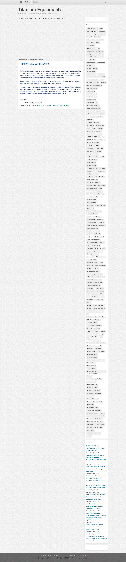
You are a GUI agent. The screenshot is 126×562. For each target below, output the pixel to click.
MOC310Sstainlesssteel (92, 242)
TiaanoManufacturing (98, 334)
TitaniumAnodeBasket (91, 351)
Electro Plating (90, 119)
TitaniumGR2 (90, 393)
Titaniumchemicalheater (92, 357)
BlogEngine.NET (62, 558)
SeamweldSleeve (100, 291)
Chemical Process (99, 57)
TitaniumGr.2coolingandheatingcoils (95, 379)
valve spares (93, 427)
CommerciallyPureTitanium (93, 82)
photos (92, 254)
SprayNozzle (89, 308)
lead (28, 105)
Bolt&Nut (92, 42)
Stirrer (88, 311)
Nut (87, 251)
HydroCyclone (90, 191)
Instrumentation (91, 219)
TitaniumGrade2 (90, 396)
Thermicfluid (97, 328)
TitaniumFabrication (91, 365)
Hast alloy (99, 151)
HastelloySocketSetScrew (92, 174)
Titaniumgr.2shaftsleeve (92, 387)
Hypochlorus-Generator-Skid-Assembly (95, 194)
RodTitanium (89, 282)
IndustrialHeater (90, 208)
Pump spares (102, 265)
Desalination (100, 116)
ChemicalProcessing (91, 71)
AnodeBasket (102, 31)
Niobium (99, 245)
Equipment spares (91, 131)
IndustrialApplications (91, 199)
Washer (92, 430)
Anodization (89, 34)
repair (101, 274)
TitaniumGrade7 (99, 401)
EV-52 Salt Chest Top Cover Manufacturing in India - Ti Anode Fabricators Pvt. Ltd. (95, 448)
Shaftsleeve (101, 294)
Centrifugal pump (100, 51)
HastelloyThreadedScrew (92, 179)
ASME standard (101, 34)
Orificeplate (99, 251)
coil (87, 79)
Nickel (88, 245)
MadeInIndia (101, 222)
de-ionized (94, 116)
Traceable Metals (90, 424)
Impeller (88, 196)
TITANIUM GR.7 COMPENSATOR (34, 64)
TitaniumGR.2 (90, 376)
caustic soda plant (91, 45)
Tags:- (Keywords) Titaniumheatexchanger (96, 316)
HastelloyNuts (103, 168)
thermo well (89, 331)
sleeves (88, 302)
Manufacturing (102, 225)
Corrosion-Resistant (40, 67)
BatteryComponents (91, 39)
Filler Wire (96, 139)
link (42, 60)
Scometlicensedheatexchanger (93, 285)
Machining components (92, 222)
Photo (88, 254)
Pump (96, 265)
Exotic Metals (97, 134)
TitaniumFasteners (91, 368)
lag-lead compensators (37, 105)
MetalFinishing (97, 234)
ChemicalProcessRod (91, 74)
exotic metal (99, 131)
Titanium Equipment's (40, 9)
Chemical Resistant (91, 59)
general (97, 145)
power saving (102, 256)
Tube (88, 427)
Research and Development (98, 277)
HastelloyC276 (95, 154)
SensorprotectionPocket (92, 294)
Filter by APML (74, 555)
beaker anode (100, 39)
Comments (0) (77, 67)
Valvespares (99, 427)
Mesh (98, 231)
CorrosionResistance (91, 99)
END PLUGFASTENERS (91, 128)
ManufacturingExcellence (92, 228)
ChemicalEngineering (91, 62)
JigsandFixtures (99, 219)
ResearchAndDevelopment (92, 279)
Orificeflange (92, 251)
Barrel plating (90, 37)
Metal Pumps (90, 234)
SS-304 (95, 308)
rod (100, 279)
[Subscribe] (105, 2)
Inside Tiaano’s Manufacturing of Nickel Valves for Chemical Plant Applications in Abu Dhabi (95, 506)
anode (88, 31)
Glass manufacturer (91, 148)
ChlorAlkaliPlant (100, 74)
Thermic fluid (89, 328)
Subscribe (65, 555)
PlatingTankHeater (91, 256)
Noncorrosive (98, 248)
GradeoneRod (100, 148)
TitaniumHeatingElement (92, 407)
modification (101, 242)
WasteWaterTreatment (92, 433)
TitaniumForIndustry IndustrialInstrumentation (92, 372)
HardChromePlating (91, 151)
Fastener (102, 136)
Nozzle (103, 248)
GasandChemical (90, 145)
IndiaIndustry (95, 196)
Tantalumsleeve (90, 325)
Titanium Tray (98, 348)
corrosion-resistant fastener (93, 105)
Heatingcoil (89, 185)
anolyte (95, 34)
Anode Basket (94, 31)
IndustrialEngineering (91, 202)
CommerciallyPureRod (98, 79)
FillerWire (102, 139)
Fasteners (90, 139)
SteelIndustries (101, 308)
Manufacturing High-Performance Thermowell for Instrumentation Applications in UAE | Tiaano (95, 497)
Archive (27, 2)
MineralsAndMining (95, 239)
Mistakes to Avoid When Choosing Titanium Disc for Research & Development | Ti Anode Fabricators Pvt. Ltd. (96, 459)
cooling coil (89, 88)
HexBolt (95, 185)
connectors (89, 85)
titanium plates (98, 345)
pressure (101, 262)
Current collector (100, 114)
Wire (100, 433)
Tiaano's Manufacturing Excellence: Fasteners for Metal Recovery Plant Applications (95, 469)
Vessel (88, 430)
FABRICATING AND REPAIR (92, 136)
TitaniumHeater (90, 404)
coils (91, 79)
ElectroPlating (90, 125)
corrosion (95, 88)
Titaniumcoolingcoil (91, 362)
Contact (35, 2)
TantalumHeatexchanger (92, 322)
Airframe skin (100, 28)
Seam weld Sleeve (91, 288)
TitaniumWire (100, 421)
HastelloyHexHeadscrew (92, 159)
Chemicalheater (101, 62)
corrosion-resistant (92, 102)
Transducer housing (100, 424)
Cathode (97, 42)
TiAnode (88, 337)
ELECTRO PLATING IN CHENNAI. (94, 122)
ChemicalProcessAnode (92, 68)
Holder (100, 188)
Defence (88, 116)
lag (25, 105)
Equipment (100, 128)
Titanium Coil (97, 340)
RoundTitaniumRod (98, 282)
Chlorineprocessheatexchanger (93, 77)
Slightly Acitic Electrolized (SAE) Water (95, 305)
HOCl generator (93, 188)
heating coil (97, 182)
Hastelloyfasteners (91, 157)
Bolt (87, 42)
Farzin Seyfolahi (83, 558)
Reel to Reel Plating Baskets (93, 271)
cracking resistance (91, 114)
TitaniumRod (102, 413)
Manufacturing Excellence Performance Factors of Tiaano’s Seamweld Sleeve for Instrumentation (96, 536)
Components (103, 82)
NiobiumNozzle (90, 248)
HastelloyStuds (90, 176)
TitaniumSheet (90, 416)
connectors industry (97, 85)
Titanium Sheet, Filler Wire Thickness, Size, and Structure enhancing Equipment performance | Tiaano (96, 478)
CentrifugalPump (90, 54)
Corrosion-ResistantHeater (92, 111)
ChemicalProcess (90, 65)
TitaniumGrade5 (90, 401)
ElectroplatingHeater (100, 125)
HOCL (88, 188)
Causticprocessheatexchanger (93, 48)
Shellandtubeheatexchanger (93, 299)
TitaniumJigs (98, 410)
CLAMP (103, 77)
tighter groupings (64, 105)
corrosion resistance (51, 105)
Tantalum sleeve (96, 319)
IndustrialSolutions (91, 216)
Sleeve (102, 299)
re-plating (89, 277)
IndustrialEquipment (91, 205)
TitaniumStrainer (99, 418)
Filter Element (90, 142)
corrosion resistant (91, 97)
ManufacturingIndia (91, 231)
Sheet (88, 296)
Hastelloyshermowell (91, 171)
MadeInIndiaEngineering (92, 225)
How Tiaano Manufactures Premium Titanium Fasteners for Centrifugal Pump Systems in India (96, 488)
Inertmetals (99, 216)
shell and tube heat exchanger (97, 296)
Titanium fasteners (91, 343)
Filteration (96, 142)
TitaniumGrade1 (97, 393)
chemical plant (90, 57)
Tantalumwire (98, 325)
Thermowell (97, 331)
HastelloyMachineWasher (92, 168)
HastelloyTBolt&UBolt (100, 176)
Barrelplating (97, 37)
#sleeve (88, 28)
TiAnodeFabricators (97, 337)
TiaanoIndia (89, 334)
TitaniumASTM (101, 351)
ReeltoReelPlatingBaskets (92, 274)
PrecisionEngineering (91, 259)
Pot (97, 256)
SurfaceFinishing (99, 311)
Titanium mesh (90, 345)
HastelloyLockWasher (91, 165)
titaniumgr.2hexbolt (91, 381)
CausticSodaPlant (90, 51)
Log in (84, 555)
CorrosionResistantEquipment (93, 108)
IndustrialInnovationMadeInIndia (94, 211)
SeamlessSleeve (100, 288)
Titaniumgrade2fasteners (92, 399)
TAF (87, 314)
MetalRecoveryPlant (99, 236)
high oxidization (101, 185)
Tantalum (89, 319)
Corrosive (102, 111)
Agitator (93, 28)
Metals (88, 239)
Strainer (92, 311)
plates (97, 254)
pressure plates (90, 265)
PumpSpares (89, 268)
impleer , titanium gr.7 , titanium (54, 67)
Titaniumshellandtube (100, 416)
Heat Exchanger (90, 182)
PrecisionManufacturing (92, 262)
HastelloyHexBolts (100, 157)
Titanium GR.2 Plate (101, 343)
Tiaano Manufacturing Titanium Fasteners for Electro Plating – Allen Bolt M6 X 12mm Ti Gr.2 (95, 527)
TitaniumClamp (90, 360)
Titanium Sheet (90, 348)
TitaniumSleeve (90, 418)
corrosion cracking (91, 91)
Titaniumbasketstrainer (92, 354)
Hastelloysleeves (101, 171)
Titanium (32, 67)
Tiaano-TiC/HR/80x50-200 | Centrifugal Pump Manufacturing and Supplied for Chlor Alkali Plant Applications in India (96, 517)
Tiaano (64, 67)
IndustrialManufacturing (92, 214)
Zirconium (89, 436)
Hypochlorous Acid (98, 191)
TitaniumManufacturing (92, 413)
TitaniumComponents (100, 360)
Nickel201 (93, 245)
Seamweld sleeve (90, 291)
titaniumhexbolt (90, 410)
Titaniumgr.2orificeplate (92, 384)
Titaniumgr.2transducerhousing (94, 390)
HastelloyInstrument (91, 162)
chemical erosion (99, 54)
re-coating (96, 268)
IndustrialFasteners (101, 205)
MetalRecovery (90, 236)
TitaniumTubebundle (91, 421)
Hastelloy (89, 154)
